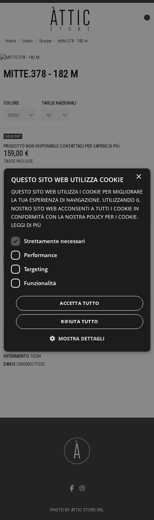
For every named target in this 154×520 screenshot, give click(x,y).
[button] (77, 338)
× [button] (138, 177)
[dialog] (77, 260)
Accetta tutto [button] (79, 303)
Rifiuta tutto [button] (79, 321)
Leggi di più (26, 225)
